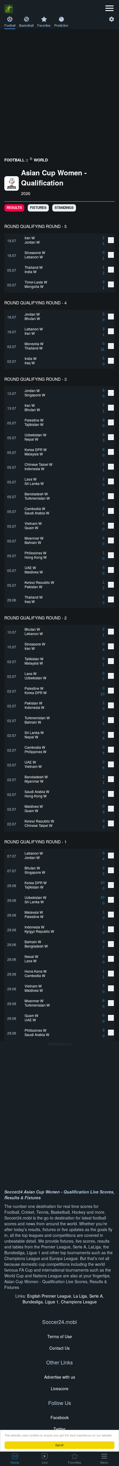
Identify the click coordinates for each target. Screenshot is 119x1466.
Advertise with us (59, 1377)
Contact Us (59, 1348)
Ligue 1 (52, 1302)
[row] (59, 240)
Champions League (79, 1302)
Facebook (60, 1417)
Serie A (96, 1296)
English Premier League (49, 1296)
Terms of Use (59, 1336)
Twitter (59, 1429)
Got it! (59, 1445)
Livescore (59, 1388)
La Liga (80, 1296)
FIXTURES (38, 207)
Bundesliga (33, 1302)
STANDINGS (64, 207)
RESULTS (14, 207)
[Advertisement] (59, 91)
